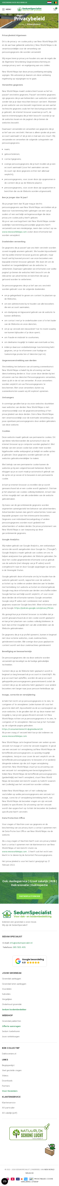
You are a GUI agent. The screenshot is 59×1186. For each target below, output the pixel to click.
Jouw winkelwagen (10, 1036)
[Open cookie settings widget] (4, 1181)
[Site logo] (29, 9)
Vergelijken (7, 999)
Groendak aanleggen (11, 979)
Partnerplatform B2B (29, 896)
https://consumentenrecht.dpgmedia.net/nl (22, 729)
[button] (29, 961)
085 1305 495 (19, 947)
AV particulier (8, 1108)
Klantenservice (9, 1103)
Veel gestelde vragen (12, 1070)
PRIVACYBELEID (40, 1178)
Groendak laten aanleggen (14, 984)
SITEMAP (35, 1181)
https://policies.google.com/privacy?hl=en (33, 608)
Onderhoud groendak (12, 1004)
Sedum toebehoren (11, 1031)
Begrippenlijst (8, 1065)
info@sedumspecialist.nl (21, 943)
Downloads (7, 1081)
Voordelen (7, 989)
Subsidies (6, 994)
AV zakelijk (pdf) (9, 1113)
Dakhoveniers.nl (9, 1054)
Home (21, 24)
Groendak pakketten (11, 1021)
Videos (5, 1076)
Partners (6, 1086)
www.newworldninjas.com (14, 232)
